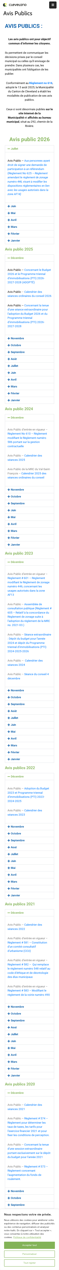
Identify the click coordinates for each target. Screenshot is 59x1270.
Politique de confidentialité (27, 1237)
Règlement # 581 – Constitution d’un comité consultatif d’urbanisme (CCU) (27, 946)
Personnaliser (29, 1254)
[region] (29, 1239)
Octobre (16, 345)
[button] (29, 148)
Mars (14, 226)
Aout (14, 847)
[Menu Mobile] (53, 5)
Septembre (18, 352)
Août (14, 359)
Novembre (17, 338)
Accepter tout (29, 1245)
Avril (13, 220)
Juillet (14, 148)
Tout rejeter (29, 1262)
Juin (13, 206)
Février (15, 233)
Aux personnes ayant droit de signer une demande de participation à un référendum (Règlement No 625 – (29, 177)
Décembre (17, 258)
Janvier (15, 240)
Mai (13, 213)
